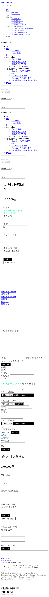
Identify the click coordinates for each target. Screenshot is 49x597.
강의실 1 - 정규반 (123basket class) (22, 28)
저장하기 (19, 404)
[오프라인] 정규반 (17, 20)
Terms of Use (5, 558)
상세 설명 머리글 (8, 291)
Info (7, 10)
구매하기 (5, 449)
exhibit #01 (14, 12)
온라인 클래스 (16, 19)
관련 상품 (5, 304)
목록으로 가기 (7, 404)
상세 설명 (5, 294)
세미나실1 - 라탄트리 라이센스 (21, 34)
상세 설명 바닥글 (8, 296)
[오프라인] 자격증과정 (18, 24)
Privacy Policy (6, 560)
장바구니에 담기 (8, 519)
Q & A (8, 36)
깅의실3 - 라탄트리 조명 (19, 32)
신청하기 (5, 548)
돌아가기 (5, 432)
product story (15, 14)
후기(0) (4, 299)
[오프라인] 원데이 (17, 22)
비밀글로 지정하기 (9, 401)
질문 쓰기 (6, 364)
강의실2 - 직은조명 (17, 30)
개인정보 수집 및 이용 (11, 384)
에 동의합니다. (18, 384)
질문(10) (4, 301)
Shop (7, 15)
